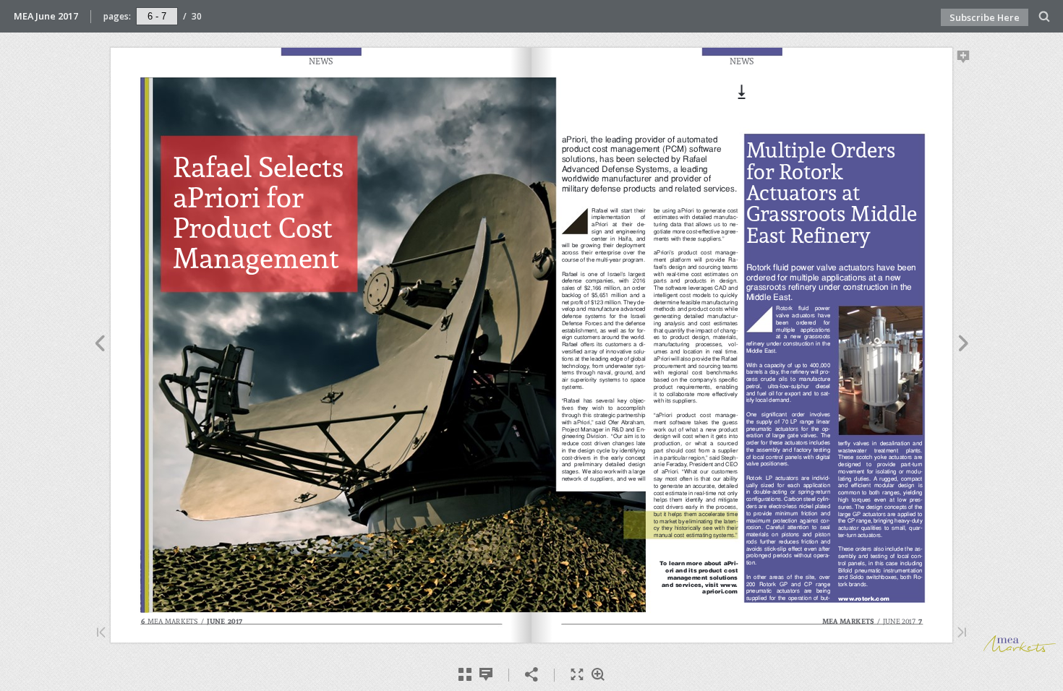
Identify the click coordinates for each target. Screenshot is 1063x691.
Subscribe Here (984, 17)
